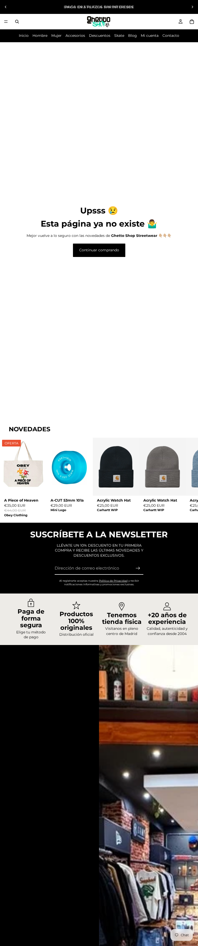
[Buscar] (17, 21)
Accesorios (75, 35)
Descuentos (99, 35)
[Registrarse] (138, 568)
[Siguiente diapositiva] (192, 7)
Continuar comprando (99, 250)
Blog (132, 35)
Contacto (170, 35)
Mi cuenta (150, 35)
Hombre (39, 35)
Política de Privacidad (113, 580)
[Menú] (6, 22)
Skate (119, 35)
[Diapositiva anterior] (5, 7)
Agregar (135, 487)
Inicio (24, 35)
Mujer (56, 35)
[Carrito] (191, 21)
